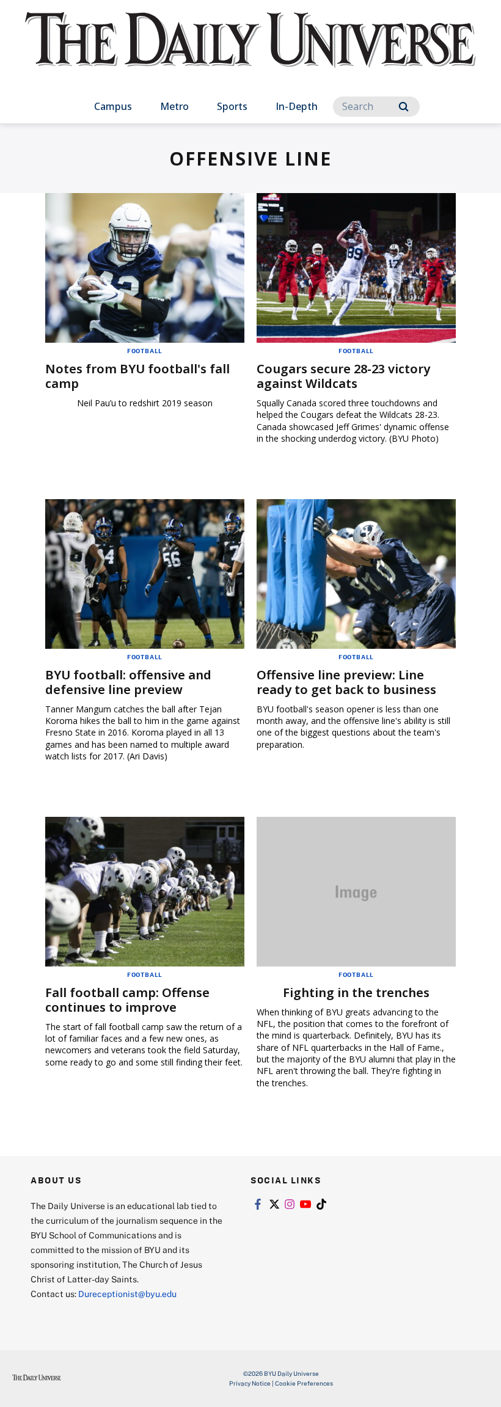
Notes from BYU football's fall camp (137, 376)
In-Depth (297, 106)
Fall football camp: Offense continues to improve (127, 999)
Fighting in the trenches (356, 992)
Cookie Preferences (304, 1383)
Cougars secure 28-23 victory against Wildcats (343, 376)
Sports (232, 106)
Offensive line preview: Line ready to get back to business (346, 682)
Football (145, 350)
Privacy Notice (250, 1383)
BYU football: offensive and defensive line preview (128, 682)
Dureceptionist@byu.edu (127, 1293)
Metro (174, 106)
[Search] (403, 106)
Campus (113, 106)
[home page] (250, 51)
